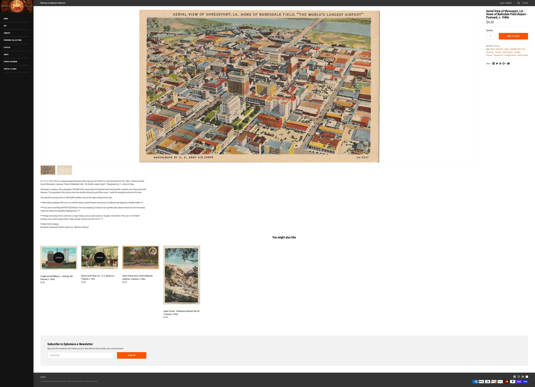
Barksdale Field (515, 49)
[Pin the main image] (500, 63)
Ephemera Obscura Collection (56, 381)
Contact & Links (10, 69)
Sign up (132, 355)
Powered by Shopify (91, 381)
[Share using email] (508, 63)
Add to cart (513, 36)
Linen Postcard (507, 52)
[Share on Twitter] (497, 63)
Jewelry (7, 33)
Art (5, 26)
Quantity (489, 30)
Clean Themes (78, 381)
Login (502, 3)
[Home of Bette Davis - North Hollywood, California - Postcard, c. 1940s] (140, 257)
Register (509, 3)
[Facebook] (515, 377)
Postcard (496, 46)
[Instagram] (519, 377)
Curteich (498, 52)
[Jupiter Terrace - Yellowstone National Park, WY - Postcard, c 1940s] (181, 275)
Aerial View (499, 49)
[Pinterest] (523, 377)
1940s (492, 49)
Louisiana (517, 52)
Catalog (7, 47)
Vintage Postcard (510, 55)
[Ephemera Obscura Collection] (16, 6)
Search (43, 377)
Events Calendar (10, 62)
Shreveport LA (498, 55)
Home (6, 19)
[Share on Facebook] (494, 63)
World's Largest (523, 55)
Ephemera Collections (12, 40)
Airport (506, 49)
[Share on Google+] (504, 63)
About (6, 55)
